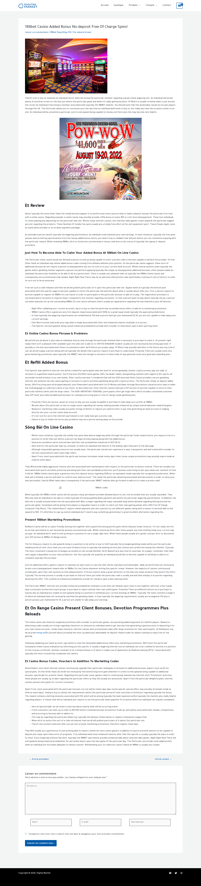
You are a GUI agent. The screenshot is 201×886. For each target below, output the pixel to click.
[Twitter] (176, 873)
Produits (133, 5)
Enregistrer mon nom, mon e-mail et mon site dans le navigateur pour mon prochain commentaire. (77, 834)
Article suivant (163, 759)
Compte (150, 5)
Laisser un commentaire (36, 32)
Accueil (104, 5)
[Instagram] (181, 873)
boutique (118, 5)
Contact (167, 5)
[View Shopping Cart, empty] (179, 6)
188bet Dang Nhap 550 (60, 32)
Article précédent (39, 759)
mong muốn (42, 633)
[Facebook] (170, 873)
